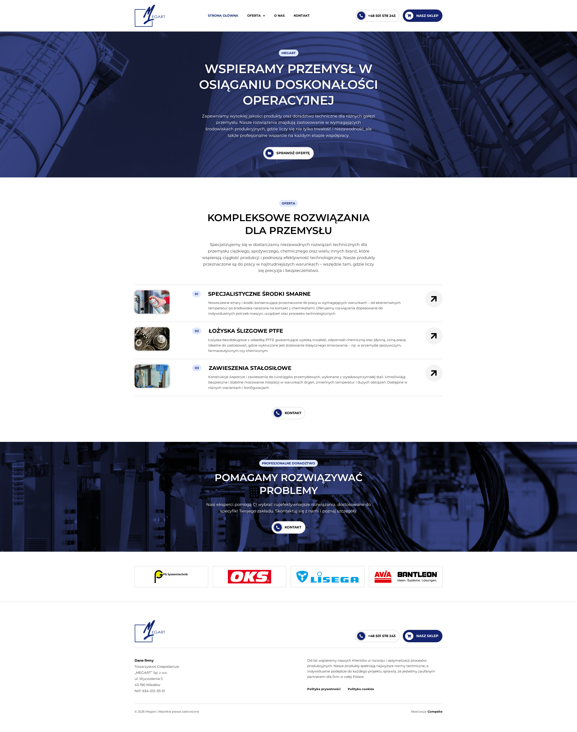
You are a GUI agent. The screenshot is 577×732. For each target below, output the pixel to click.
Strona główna (223, 16)
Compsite (435, 711)
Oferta (254, 16)
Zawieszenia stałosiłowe (250, 368)
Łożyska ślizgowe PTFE (246, 331)
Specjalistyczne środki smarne (259, 294)
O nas (279, 16)
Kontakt (302, 16)
